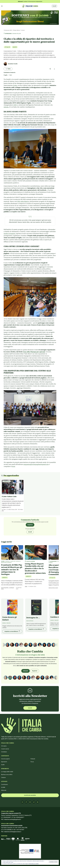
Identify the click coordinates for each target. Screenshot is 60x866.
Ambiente (4, 577)
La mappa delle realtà (7, 771)
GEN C (15, 105)
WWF (26, 586)
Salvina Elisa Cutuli (53, 587)
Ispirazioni (8, 33)
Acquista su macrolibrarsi (11, 631)
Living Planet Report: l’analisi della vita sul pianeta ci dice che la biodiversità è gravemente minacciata (35, 568)
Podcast (33, 759)
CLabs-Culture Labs (9, 496)
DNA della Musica (23, 201)
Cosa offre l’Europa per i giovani (34, 352)
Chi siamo (4, 746)
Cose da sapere (5, 759)
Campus (3, 777)
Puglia (5, 75)
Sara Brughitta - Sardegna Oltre (7, 588)
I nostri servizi (5, 749)
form (13, 466)
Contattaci (4, 752)
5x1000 (3, 787)
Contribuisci (4, 784)
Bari (11, 75)
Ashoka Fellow (16, 33)
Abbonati (25, 671)
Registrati (30, 524)
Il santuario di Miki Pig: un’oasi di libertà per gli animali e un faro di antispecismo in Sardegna (11, 569)
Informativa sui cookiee (34, 863)
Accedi (54, 6)
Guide (2, 764)
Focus (32, 761)
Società (15, 47)
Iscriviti (30, 708)
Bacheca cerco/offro (6, 774)
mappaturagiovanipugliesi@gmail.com (36, 464)
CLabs (15, 85)
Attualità (7, 47)
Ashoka (6, 107)
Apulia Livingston (9, 233)
